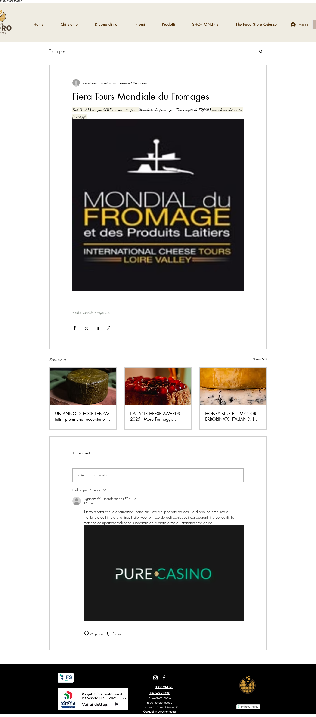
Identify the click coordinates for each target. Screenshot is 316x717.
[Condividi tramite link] (108, 328)
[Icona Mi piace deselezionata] (87, 633)
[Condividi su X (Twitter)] (86, 328)
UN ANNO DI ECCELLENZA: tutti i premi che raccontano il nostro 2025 (82, 416)
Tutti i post (57, 51)
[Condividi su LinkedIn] (97, 328)
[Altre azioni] (241, 501)
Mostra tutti (260, 359)
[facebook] (164, 678)
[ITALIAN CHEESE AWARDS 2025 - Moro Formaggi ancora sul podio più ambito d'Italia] (158, 386)
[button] (261, 51)
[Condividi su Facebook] (74, 328)
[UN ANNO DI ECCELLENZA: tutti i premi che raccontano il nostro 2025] (83, 386)
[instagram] (155, 678)
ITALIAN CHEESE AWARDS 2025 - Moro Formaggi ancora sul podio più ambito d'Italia (155, 416)
